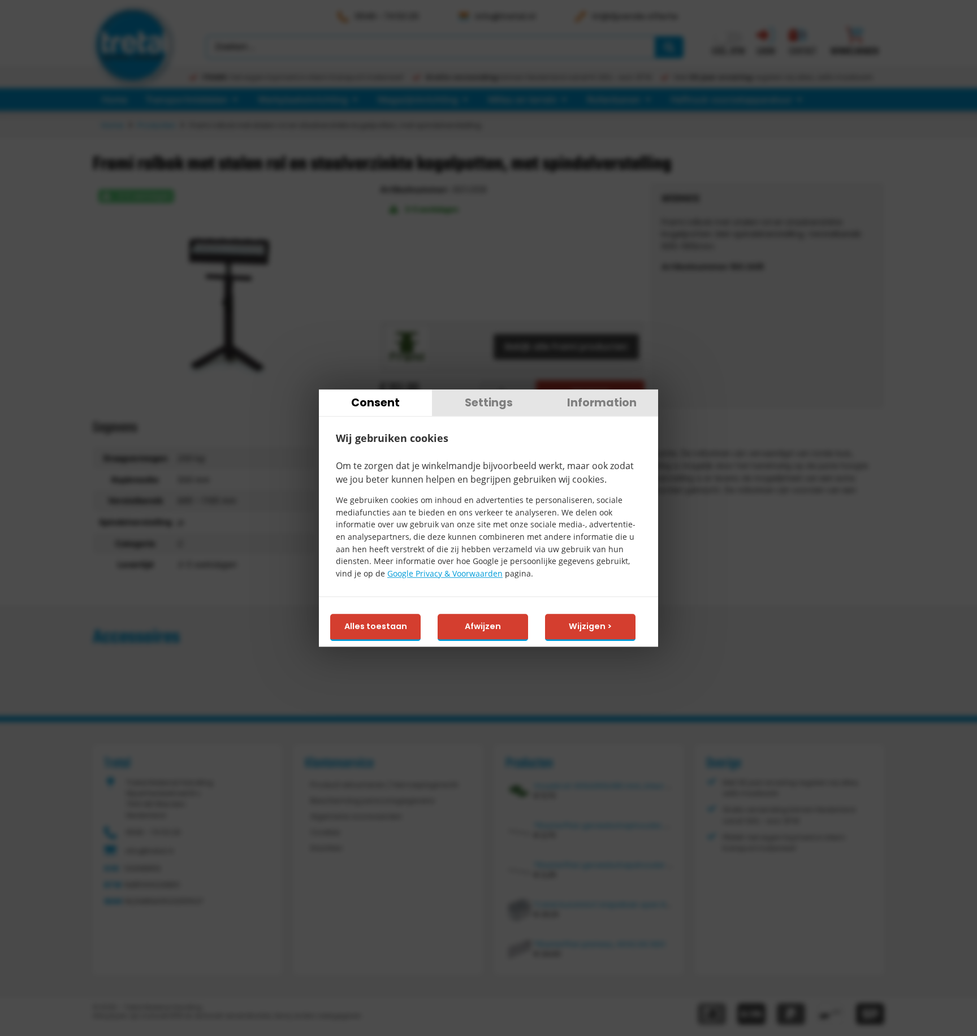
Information (602, 402)
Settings (489, 402)
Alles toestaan (375, 626)
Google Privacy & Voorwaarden (445, 573)
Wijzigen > (590, 626)
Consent (375, 402)
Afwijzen (483, 626)
